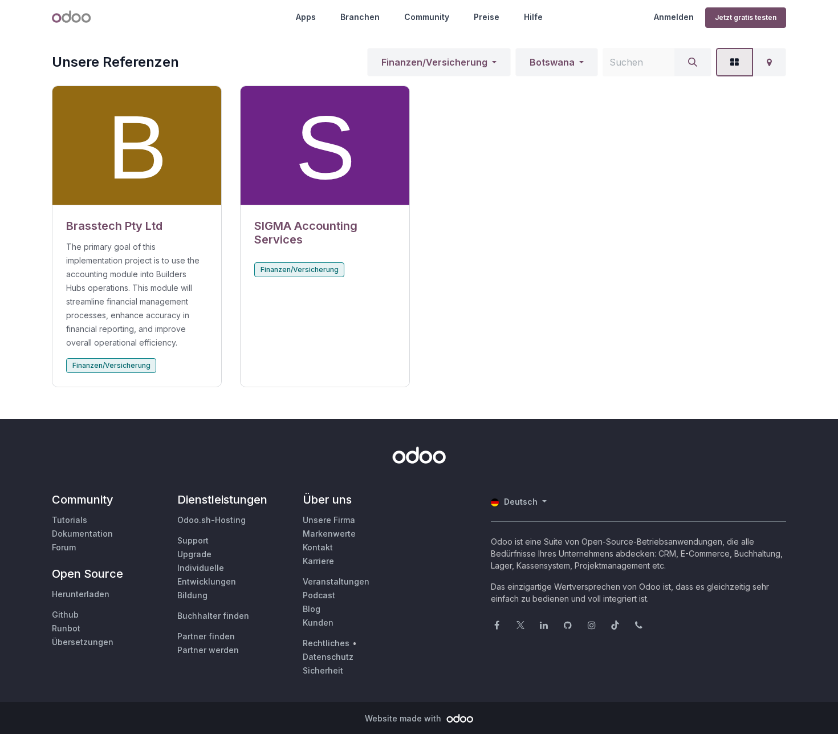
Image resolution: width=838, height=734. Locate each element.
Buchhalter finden (213, 616)
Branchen (360, 17)
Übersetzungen (82, 642)
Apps (306, 17)
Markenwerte (329, 533)
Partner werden (208, 650)
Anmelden (674, 17)
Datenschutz (328, 657)
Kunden (318, 622)
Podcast (319, 595)
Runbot (66, 628)
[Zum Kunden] (136, 145)
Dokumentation (82, 533)
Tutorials (69, 520)
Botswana (552, 62)
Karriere (318, 561)
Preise (486, 17)
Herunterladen (80, 594)
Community (426, 17)
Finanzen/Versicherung (434, 62)
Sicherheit (323, 670)
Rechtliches (326, 643)
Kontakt (318, 547)
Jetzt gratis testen (745, 17)
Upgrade (194, 554)
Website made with (404, 718)
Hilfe (533, 17)
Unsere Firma (329, 520)
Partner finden (206, 636)
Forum (64, 547)
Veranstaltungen (336, 581)
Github (65, 614)
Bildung (192, 595)
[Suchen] (692, 62)
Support (193, 540)
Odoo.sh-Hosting (211, 520)
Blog (311, 609)
